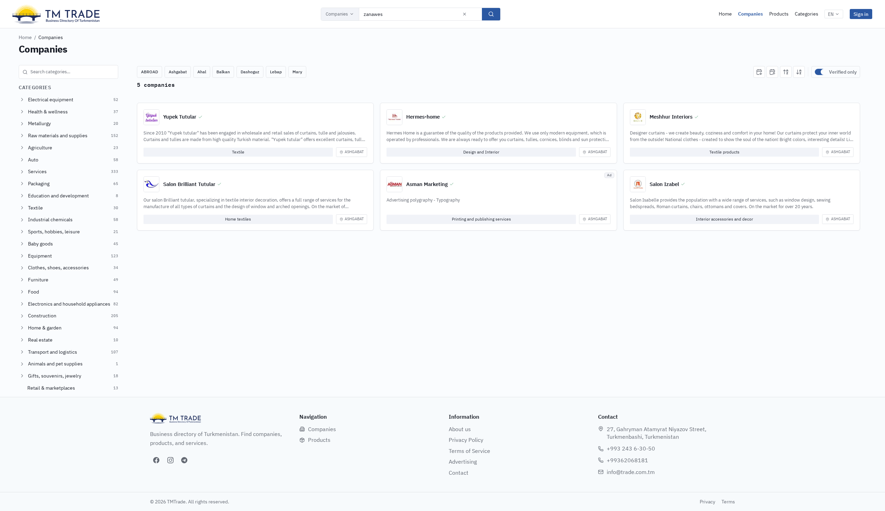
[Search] (491, 14)
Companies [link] (50, 37)
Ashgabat (178, 71)
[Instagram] (170, 460)
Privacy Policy (466, 439)
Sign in (861, 14)
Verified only (843, 72)
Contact (458, 472)
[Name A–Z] (786, 72)
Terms (728, 502)
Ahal (201, 71)
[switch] (820, 72)
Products (779, 14)
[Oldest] (772, 72)
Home (725, 14)
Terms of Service (469, 450)
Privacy (707, 502)
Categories (806, 14)
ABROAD (149, 71)
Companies (337, 14)
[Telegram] (184, 460)
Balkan (223, 71)
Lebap (276, 71)
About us (460, 429)
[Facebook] (156, 460)
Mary (297, 71)
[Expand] (22, 99)
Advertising (463, 461)
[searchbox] (68, 72)
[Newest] (759, 72)
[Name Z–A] (799, 72)
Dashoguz (250, 71)
